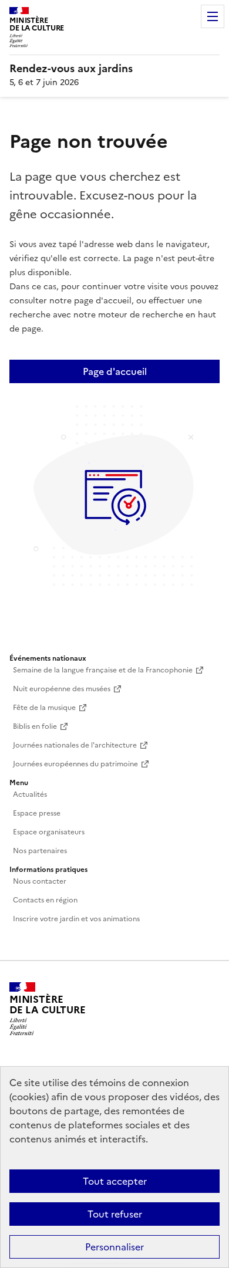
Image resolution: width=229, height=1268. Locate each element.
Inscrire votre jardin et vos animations (76, 919)
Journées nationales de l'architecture (75, 745)
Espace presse (36, 813)
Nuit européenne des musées (61, 689)
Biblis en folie (35, 726)
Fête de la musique (44, 707)
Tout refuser (114, 1214)
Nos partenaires (40, 851)
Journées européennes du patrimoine (75, 764)
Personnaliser (114, 1247)
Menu (212, 16)
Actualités (30, 794)
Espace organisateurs (49, 832)
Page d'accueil (115, 371)
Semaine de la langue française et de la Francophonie (103, 670)
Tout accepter (115, 1181)
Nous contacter (39, 881)
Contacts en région (45, 900)
